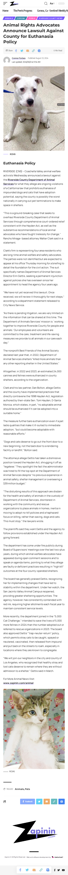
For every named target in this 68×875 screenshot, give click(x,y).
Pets (27, 789)
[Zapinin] (14, 3)
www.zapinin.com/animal (18, 683)
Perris (32, 18)
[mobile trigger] (6, 3)
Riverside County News (51, 18)
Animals (9, 18)
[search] (46, 3)
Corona (21, 18)
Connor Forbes (18, 58)
